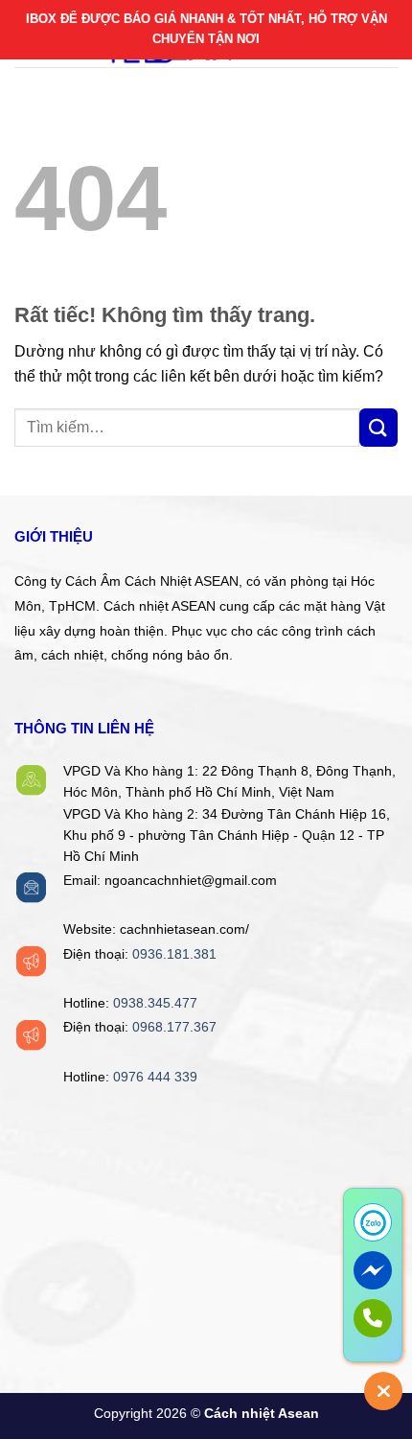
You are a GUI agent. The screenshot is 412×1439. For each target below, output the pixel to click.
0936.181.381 (174, 954)
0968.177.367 (174, 1027)
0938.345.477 (155, 1003)
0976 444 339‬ (155, 1077)
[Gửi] (378, 427)
